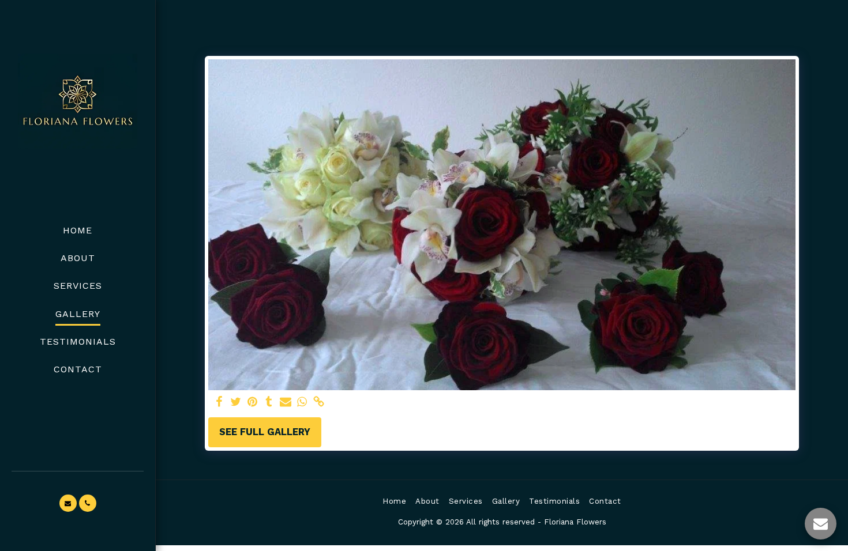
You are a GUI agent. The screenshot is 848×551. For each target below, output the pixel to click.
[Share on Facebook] (219, 402)
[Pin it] (252, 402)
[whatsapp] (303, 402)
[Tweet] (236, 402)
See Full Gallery (264, 432)
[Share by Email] (286, 402)
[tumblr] (269, 402)
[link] (319, 402)
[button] (68, 503)
